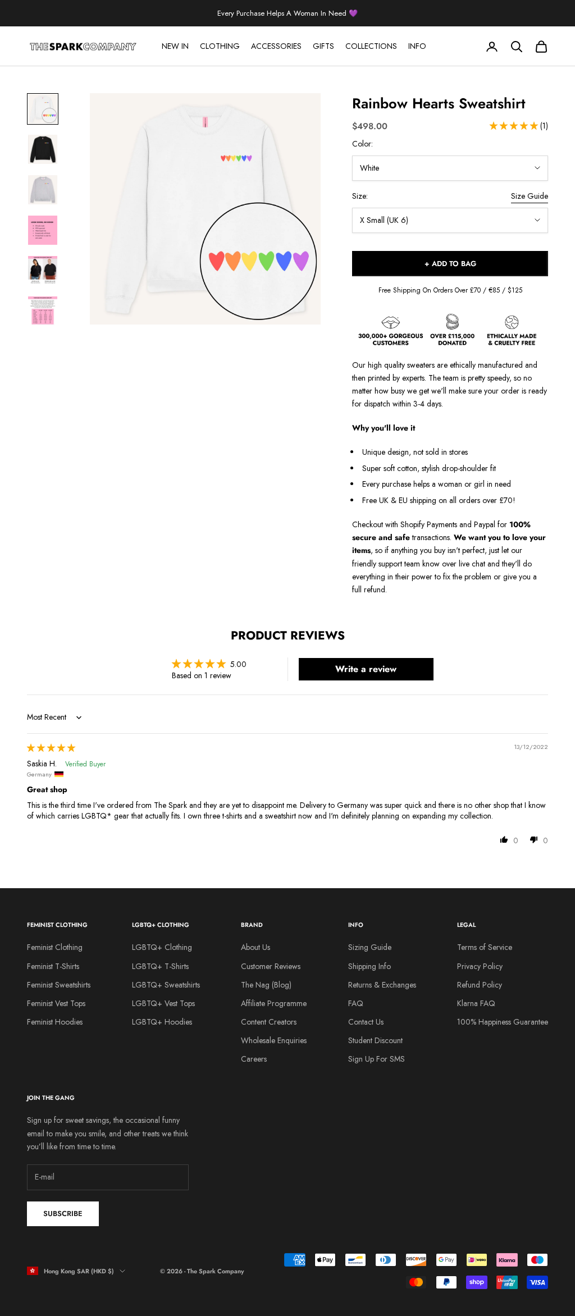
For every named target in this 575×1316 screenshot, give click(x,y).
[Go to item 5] (42, 270)
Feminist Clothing (55, 947)
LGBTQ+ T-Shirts (160, 966)
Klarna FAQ (476, 1003)
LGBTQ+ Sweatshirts (166, 984)
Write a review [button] (365, 668)
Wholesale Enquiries (274, 1040)
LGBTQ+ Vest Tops (163, 1003)
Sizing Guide (369, 947)
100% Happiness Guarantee (502, 1021)
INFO (417, 46)
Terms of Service (484, 947)
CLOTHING (220, 46)
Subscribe (63, 1213)
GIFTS (323, 46)
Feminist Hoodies (55, 1021)
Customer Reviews (270, 966)
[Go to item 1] (42, 109)
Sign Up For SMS (376, 1058)
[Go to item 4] (42, 230)
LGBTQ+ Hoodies (162, 1021)
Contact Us (366, 1021)
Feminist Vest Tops (56, 1003)
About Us (255, 947)
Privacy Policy (480, 966)
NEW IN (175, 46)
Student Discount (375, 1040)
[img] (51, 747)
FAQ (355, 1003)
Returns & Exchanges (382, 984)
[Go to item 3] (42, 189)
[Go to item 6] (42, 311)
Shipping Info (369, 966)
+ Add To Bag (450, 263)
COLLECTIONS (371, 46)
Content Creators (268, 1021)
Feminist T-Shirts (53, 966)
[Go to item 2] (42, 149)
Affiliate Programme (274, 1003)
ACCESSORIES (276, 46)
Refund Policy (479, 984)
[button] (515, 125)
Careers (254, 1058)
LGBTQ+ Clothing (162, 947)
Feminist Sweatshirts (58, 984)
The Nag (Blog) (266, 984)
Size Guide (529, 196)
